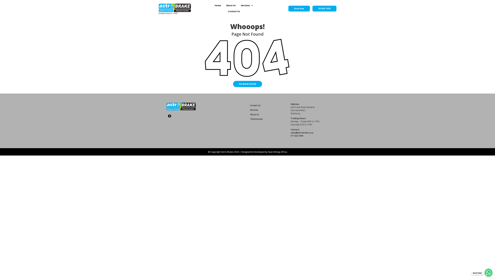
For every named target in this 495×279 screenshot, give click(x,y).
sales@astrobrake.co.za (302, 132)
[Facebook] (169, 116)
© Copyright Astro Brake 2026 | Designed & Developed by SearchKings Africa (247, 151)
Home (218, 5)
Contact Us (234, 11)
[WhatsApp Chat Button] (488, 272)
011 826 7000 (297, 135)
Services (245, 5)
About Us (231, 5)
